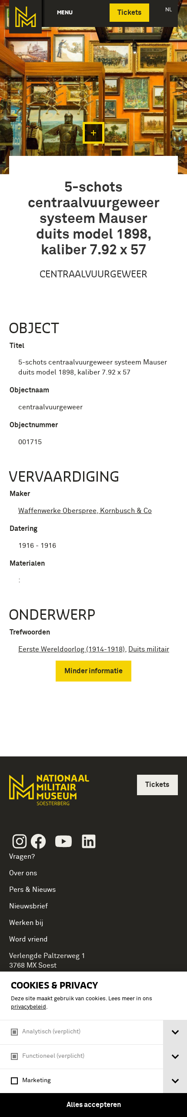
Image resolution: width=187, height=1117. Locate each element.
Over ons (23, 873)
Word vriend (28, 939)
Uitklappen (93, 133)
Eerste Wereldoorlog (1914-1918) (71, 649)
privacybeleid (28, 1007)
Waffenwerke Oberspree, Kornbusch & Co (85, 510)
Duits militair (148, 649)
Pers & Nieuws (32, 889)
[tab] (175, 1032)
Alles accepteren (94, 1104)
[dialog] (93, 1044)
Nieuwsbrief (28, 906)
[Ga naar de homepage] (25, 17)
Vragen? (22, 856)
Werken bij (26, 922)
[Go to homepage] (48, 794)
